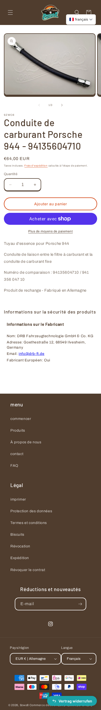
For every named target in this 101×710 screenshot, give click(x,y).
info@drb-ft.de (31, 354)
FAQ (14, 466)
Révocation (20, 546)
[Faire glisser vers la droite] (62, 105)
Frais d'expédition (36, 165)
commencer (20, 419)
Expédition (19, 558)
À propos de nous (25, 442)
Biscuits (17, 534)
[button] (10, 12)
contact (16, 454)
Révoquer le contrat (27, 570)
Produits (17, 430)
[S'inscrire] (80, 604)
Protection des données (31, 511)
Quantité (10, 174)
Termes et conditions (28, 523)
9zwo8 (24, 705)
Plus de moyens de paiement (50, 231)
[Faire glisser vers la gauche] (39, 105)
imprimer (18, 499)
